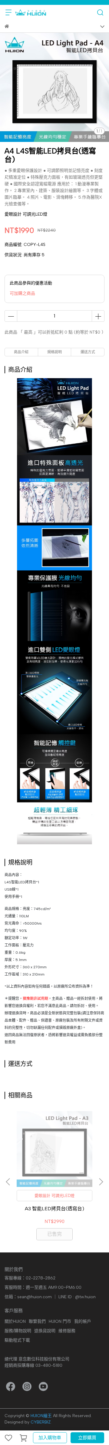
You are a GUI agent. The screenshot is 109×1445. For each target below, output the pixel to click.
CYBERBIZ (41, 1422)
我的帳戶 (82, 1321)
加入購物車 (49, 1437)
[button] (100, 1181)
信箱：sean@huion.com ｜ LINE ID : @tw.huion (50, 1296)
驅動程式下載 (17, 1340)
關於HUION (15, 1321)
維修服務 (66, 1330)
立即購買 (87, 1437)
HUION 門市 (60, 1321)
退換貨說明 (44, 1330)
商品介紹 (21, 352)
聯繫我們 (37, 1321)
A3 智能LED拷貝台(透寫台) (54, 1208)
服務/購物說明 (18, 1330)
